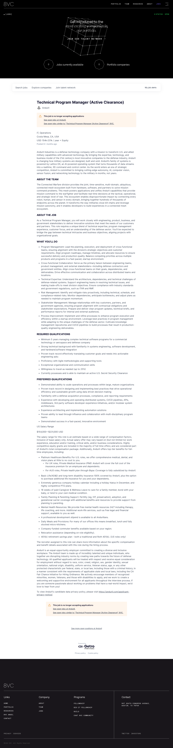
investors (136, 733)
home (6, 703)
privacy (7, 733)
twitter (125, 733)
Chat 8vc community (83, 715)
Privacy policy (80, 653)
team (41, 707)
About (149, 4)
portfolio (9, 707)
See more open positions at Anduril (86, 628)
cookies (17, 733)
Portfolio (116, 4)
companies (41, 87)
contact (7, 718)
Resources (138, 4)
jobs (21, 87)
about (41, 703)
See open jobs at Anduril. (55, 120)
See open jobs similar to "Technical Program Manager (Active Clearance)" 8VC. (79, 123)
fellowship (79, 703)
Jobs (158, 4)
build (76, 711)
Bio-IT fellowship (83, 707)
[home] (9, 4)
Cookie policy (93, 653)
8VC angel (9, 715)
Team (127, 4)
